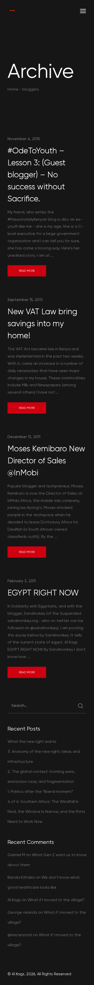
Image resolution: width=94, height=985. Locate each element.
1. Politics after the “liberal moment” (40, 791)
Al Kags (14, 899)
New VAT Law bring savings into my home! (42, 323)
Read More (27, 270)
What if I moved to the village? (56, 899)
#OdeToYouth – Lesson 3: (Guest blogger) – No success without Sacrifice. (36, 174)
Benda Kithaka (21, 877)
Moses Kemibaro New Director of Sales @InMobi (46, 460)
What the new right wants (32, 741)
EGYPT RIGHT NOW (43, 592)
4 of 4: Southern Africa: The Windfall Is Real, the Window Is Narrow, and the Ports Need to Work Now (46, 811)
